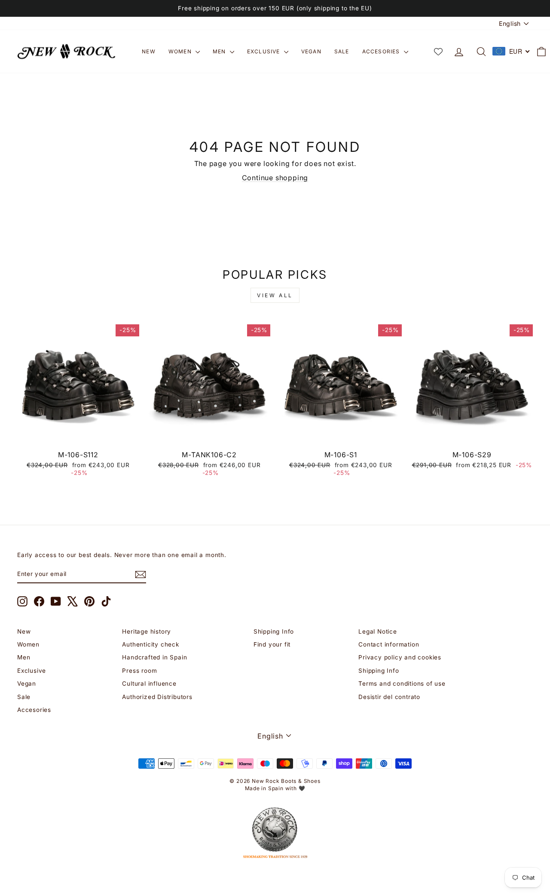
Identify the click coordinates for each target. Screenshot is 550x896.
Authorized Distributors (157, 696)
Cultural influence (149, 683)
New (149, 51)
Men (220, 51)
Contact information (388, 644)
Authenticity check (150, 644)
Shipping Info (274, 631)
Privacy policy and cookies (399, 657)
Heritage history (146, 631)
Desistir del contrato (389, 696)
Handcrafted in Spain (154, 657)
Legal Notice (377, 631)
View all (275, 295)
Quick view (78, 436)
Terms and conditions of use (402, 683)
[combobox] (511, 51)
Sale (341, 51)
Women (180, 51)
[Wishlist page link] (438, 51)
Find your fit (272, 644)
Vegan (311, 51)
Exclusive (264, 51)
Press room (139, 670)
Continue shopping (275, 177)
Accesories (382, 51)
